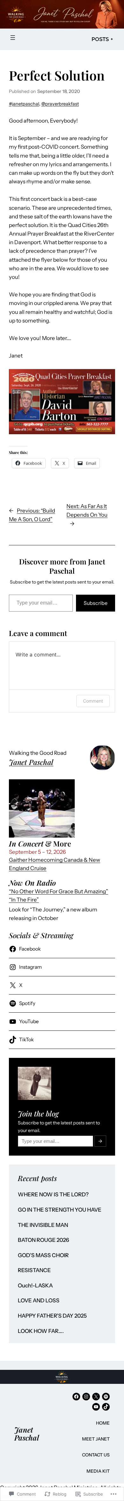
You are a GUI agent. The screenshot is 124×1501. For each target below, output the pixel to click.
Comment (93, 701)
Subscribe (95, 603)
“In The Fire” (24, 899)
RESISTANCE (34, 1270)
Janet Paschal (31, 762)
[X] (96, 1396)
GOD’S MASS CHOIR (43, 1255)
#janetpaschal (24, 104)
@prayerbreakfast (60, 104)
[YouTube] (96, 1407)
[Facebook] (76, 1396)
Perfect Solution (57, 75)
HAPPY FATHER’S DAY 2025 (52, 1316)
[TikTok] (106, 1407)
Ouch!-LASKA (35, 1286)
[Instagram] (86, 1396)
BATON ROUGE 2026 (43, 1240)
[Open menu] (13, 37)
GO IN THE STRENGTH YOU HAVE (59, 1210)
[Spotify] (106, 1396)
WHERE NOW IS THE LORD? (53, 1195)
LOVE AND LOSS (38, 1301)
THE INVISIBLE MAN (43, 1225)
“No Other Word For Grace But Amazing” (58, 891)
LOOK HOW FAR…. (41, 1331)
